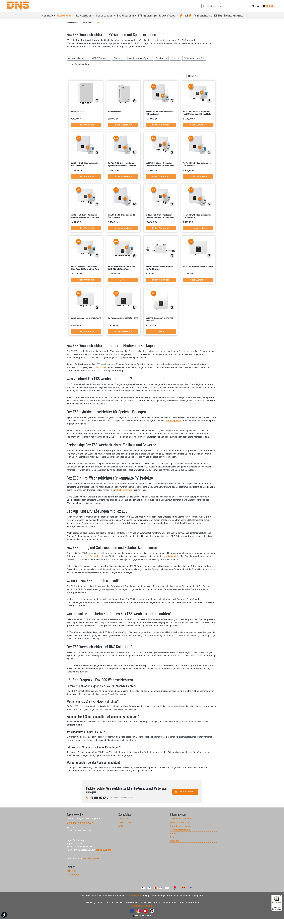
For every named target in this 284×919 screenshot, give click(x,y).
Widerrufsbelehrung (179, 822)
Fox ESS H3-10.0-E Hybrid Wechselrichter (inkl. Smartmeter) (160, 112)
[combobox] (221, 6)
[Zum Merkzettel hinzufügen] (97, 100)
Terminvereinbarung (180, 829)
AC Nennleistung (76, 58)
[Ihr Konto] (258, 6)
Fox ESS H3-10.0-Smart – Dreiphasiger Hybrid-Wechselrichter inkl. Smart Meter (197, 112)
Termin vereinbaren (186, 791)
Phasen (117, 58)
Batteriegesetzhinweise (181, 826)
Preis (174, 58)
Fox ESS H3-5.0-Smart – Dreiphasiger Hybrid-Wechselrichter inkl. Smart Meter (85, 216)
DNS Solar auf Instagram (138, 911)
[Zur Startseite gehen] (18, 5)
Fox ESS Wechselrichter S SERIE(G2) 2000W (86, 318)
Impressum (123, 818)
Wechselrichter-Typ (138, 58)
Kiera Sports (73, 874)
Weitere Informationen (142, 905)
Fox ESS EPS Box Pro (78, 111)
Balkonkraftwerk (125, 490)
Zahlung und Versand (180, 818)
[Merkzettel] (253, 6)
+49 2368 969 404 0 (99, 797)
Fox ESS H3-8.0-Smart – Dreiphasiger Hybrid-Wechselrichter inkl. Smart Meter (85, 267)
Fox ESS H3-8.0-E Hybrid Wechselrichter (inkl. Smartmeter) (197, 216)
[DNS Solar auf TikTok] (151, 912)
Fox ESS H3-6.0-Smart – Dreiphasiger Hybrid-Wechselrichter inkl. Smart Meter (160, 216)
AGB (120, 826)
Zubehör (159, 58)
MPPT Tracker (99, 58)
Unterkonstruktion (171, 556)
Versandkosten (134, 895)
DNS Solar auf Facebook (132, 911)
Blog (172, 837)
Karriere (174, 833)
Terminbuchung (103, 850)
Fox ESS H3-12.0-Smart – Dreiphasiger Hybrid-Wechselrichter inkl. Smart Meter (122, 164)
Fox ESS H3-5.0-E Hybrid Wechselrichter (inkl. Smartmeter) (197, 164)
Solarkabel (95, 556)
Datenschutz (124, 822)
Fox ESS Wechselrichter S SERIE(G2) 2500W (123, 318)
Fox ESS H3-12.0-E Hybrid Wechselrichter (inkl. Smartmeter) (85, 164)
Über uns (174, 841)
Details (123, 280)
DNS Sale (71, 871)
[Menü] (280, 896)
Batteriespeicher (173, 420)
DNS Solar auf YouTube (145, 911)
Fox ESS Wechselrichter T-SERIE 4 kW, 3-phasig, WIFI (160, 319)
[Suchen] (243, 6)
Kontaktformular (91, 858)
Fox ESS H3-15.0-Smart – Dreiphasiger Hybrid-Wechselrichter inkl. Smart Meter (160, 164)
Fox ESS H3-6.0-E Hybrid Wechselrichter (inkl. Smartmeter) (122, 216)
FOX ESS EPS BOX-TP (115, 111)
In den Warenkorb (85, 124)
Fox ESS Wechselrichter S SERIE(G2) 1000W (198, 266)
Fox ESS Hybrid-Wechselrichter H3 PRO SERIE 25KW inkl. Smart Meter (121, 267)
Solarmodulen (100, 367)
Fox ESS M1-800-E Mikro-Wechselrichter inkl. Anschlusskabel (159, 267)
